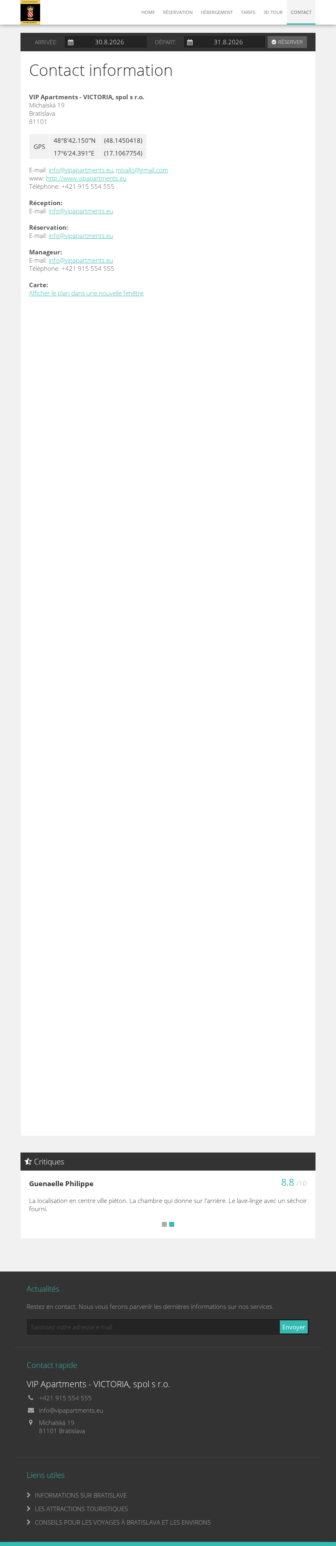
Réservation (178, 12)
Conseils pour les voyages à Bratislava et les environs (123, 1522)
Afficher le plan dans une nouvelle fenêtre (86, 293)
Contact (301, 12)
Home (148, 12)
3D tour (273, 12)
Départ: (165, 42)
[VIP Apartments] (30, 11)
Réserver (290, 42)
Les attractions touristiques (81, 1509)
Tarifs (248, 12)
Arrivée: (46, 42)
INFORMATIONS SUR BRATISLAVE (81, 1495)
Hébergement (217, 12)
